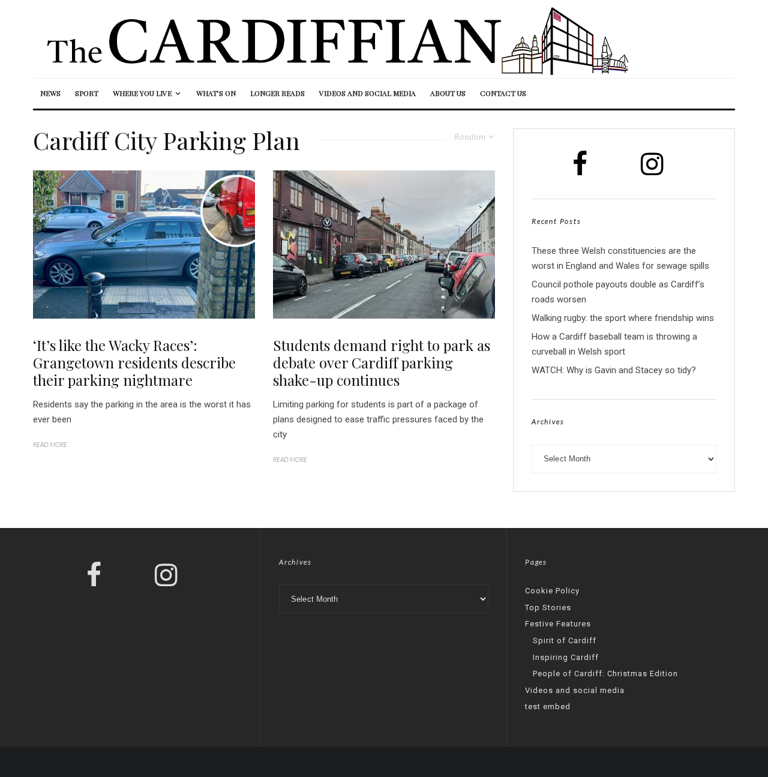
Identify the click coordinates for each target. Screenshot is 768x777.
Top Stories (548, 607)
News (50, 93)
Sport (86, 93)
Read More (50, 444)
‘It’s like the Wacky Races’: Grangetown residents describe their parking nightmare (134, 362)
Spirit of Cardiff (564, 640)
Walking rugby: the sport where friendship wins (623, 318)
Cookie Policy (552, 590)
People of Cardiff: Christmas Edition (605, 673)
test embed (548, 706)
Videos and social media (367, 93)
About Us (448, 93)
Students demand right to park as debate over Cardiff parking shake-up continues (381, 362)
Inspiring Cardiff (566, 657)
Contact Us (503, 93)
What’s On (216, 93)
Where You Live (142, 93)
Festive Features (558, 623)
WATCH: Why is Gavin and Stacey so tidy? (614, 370)
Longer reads (277, 93)
